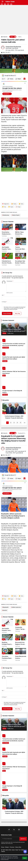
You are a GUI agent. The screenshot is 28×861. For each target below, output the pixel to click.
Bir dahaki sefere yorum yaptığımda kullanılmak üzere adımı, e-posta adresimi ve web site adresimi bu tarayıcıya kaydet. (14, 308)
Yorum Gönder (7, 313)
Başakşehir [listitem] (5, 607)
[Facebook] (9, 829)
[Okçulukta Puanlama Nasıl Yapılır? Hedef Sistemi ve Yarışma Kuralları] (7, 654)
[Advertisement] (14, 20)
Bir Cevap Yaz (7, 272)
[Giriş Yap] (8, 4)
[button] (5, 4)
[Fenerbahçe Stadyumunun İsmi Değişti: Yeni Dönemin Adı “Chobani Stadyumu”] (7, 230)
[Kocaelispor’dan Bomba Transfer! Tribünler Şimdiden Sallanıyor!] (20, 259)
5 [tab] (20, 422)
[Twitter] (14, 829)
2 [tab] (10, 422)
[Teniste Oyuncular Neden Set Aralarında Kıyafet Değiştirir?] (20, 245)
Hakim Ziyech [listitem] (15, 215)
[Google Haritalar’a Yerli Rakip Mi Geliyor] (14, 387)
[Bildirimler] (11, 4)
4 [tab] (17, 422)
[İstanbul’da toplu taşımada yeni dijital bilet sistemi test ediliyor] (14, 356)
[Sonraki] (24, 422)
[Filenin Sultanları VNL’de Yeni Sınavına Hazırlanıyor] (14, 370)
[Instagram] (19, 829)
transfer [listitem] (4, 610)
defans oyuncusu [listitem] (16, 607)
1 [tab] (7, 422)
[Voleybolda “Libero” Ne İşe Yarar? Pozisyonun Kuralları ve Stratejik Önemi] (20, 626)
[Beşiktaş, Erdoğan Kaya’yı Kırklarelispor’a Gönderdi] (7, 640)
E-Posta (4, 301)
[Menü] (2, 1)
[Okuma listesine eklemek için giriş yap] (24, 78)
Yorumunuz (10, 281)
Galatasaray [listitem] (5, 215)
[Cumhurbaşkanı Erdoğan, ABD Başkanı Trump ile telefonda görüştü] (14, 329)
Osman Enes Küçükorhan (13, 46)
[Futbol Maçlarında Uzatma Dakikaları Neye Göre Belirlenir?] (20, 654)
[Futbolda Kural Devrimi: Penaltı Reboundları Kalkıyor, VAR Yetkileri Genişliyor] (7, 259)
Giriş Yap (17, 313)
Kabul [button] (24, 858)
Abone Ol (23, 838)
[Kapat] (25, 83)
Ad (3, 295)
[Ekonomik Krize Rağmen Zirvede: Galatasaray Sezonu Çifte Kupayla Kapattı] (20, 640)
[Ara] (2, 4)
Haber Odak (10, 1)
